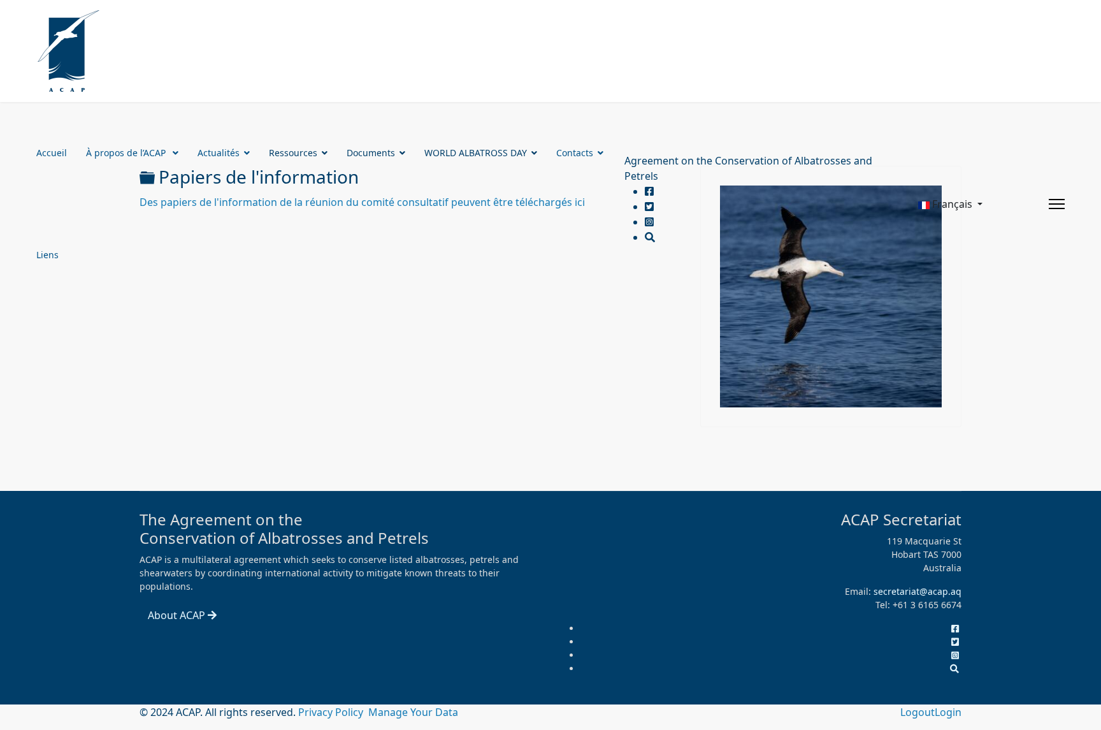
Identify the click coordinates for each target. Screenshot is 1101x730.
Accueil (51, 153)
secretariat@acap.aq (917, 591)
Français (952, 204)
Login (948, 712)
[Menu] (1057, 204)
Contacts (574, 153)
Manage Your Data (413, 712)
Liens (47, 255)
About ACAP (178, 615)
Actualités (219, 153)
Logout (917, 712)
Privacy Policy (332, 712)
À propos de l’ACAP (127, 153)
